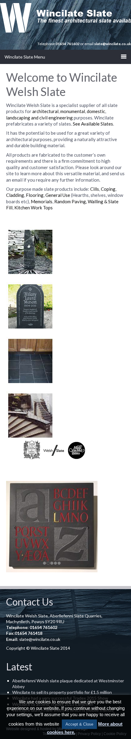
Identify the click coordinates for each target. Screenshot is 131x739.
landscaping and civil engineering (39, 117)
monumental (72, 111)
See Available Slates (93, 123)
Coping (108, 189)
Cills (94, 189)
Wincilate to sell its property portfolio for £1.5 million (62, 692)
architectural (45, 111)
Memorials (41, 201)
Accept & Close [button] (79, 724)
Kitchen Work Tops (33, 207)
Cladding (15, 195)
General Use (57, 195)
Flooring (35, 195)
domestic (96, 111)
